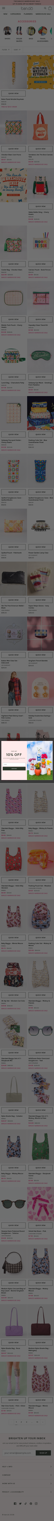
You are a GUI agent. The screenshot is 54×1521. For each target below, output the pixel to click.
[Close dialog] (51, 742)
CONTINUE (14, 768)
